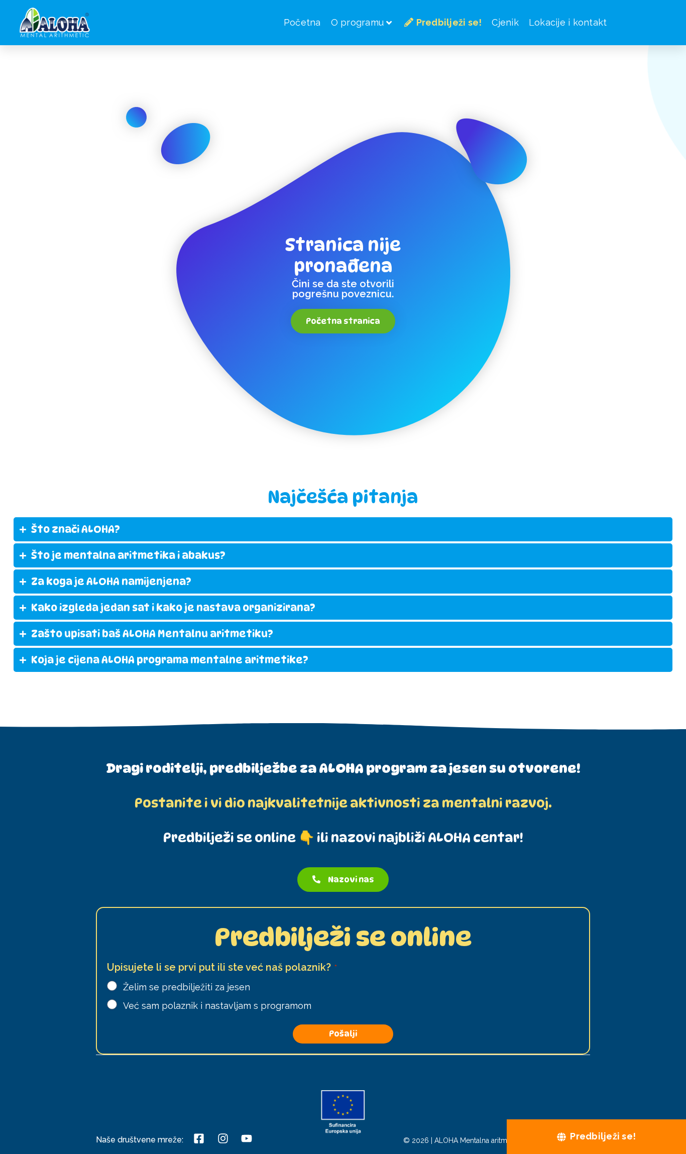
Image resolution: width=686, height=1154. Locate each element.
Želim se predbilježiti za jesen (186, 987)
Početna (302, 22)
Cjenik (505, 22)
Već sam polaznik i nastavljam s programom (217, 1005)
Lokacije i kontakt (568, 22)
